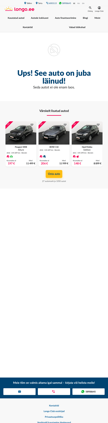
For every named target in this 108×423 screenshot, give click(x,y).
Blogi (85, 18)
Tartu (40, 3)
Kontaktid (28, 27)
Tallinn (29, 3)
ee (74, 3)
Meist (97, 18)
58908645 (66, 3)
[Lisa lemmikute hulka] (32, 125)
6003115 (53, 3)
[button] (90, 9)
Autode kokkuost (39, 18)
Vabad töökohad (77, 27)
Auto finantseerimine (65, 18)
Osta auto (54, 174)
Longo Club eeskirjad (54, 411)
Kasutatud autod (16, 18)
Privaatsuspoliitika (54, 417)
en (83, 3)
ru (78, 3)
